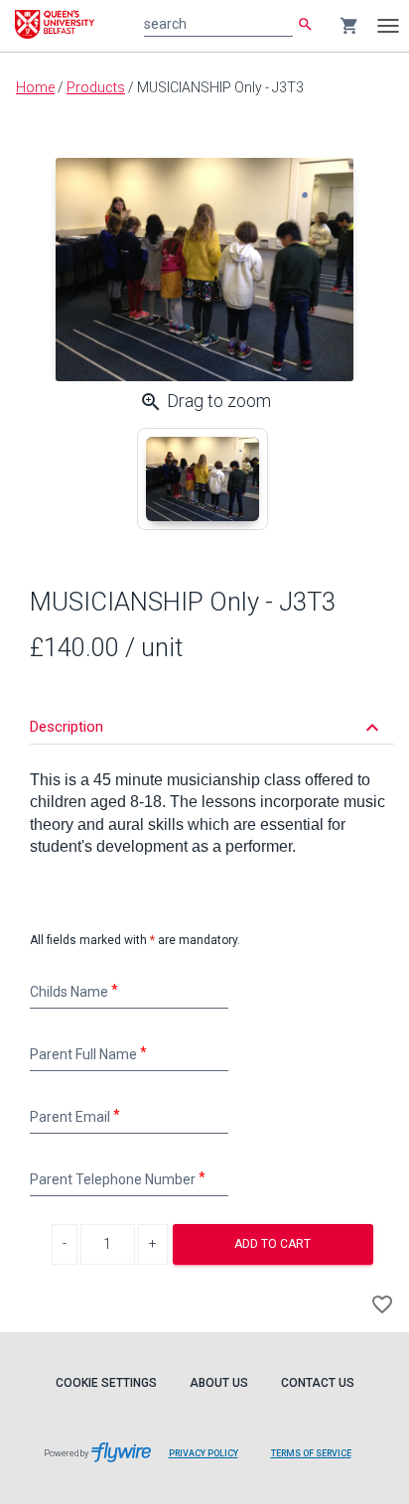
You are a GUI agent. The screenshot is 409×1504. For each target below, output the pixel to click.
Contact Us (317, 1383)
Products (96, 87)
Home (35, 87)
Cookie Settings (106, 1383)
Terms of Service (311, 1453)
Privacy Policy (203, 1453)
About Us (219, 1383)
